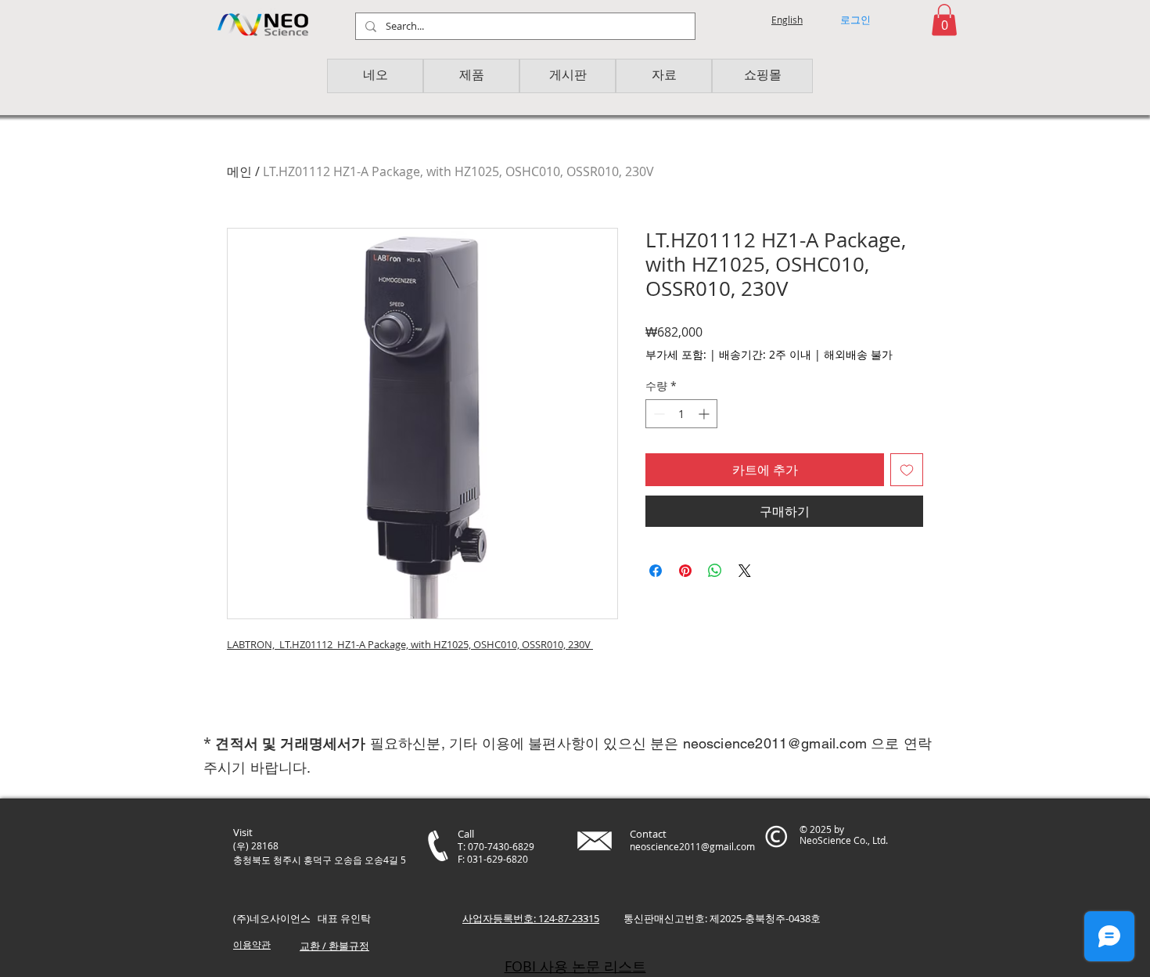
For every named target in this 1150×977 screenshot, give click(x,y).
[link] (944, 20)
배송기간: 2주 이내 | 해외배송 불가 (806, 354)
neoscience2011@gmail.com (775, 743)
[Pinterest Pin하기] (685, 570)
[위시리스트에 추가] (906, 469)
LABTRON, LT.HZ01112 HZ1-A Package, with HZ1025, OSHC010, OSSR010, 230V (410, 644)
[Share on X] (744, 570)
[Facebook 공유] (655, 570)
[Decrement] (657, 413)
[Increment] (705, 413)
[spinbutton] (681, 413)
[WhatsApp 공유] (715, 570)
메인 (239, 171)
